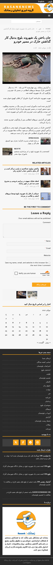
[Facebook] (23, 442)
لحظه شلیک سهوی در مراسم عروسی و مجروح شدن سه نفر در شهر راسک (21, 182)
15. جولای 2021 (43, 48)
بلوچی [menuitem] (50, 1)
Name (48, 241)
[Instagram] (37, 442)
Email (48, 248)
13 (26, 327)
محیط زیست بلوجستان (43, 421)
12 (33, 327)
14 (20, 327)
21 (19, 331)
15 (13, 327)
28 (20, 335)
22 (13, 331)
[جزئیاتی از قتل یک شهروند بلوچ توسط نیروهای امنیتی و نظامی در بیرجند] (46, 196)
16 (6, 327)
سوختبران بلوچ (45, 405)
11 (40, 327)
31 (47, 339)
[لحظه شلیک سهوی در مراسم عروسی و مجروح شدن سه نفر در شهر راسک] (46, 184)
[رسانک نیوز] (26, 11)
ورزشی (48, 429)
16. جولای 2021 (32, 199)
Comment (47, 222)
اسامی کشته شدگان (44, 362)
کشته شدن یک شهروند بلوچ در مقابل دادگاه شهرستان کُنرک (23, 466)
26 (33, 335)
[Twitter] (16, 442)
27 (26, 335)
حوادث (48, 390)
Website (47, 255)
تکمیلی (48, 382)
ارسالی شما (46, 358)
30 (6, 335)
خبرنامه (48, 397)
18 (40, 331)
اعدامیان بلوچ (46, 370)
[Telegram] (30, 442)
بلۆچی (48, 374)
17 (47, 331)
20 (26, 331)
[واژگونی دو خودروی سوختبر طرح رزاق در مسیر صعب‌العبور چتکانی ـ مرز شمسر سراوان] (32, 294)
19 (33, 331)
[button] (49, 15)
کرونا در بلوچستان (44, 413)
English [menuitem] (41, 1)
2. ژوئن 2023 (33, 186)
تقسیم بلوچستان (45, 378)
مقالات (48, 425)
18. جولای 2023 (32, 174)
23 (6, 331)
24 (47, 335)
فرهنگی (48, 409)
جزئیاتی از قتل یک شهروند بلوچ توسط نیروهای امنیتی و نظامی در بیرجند (22, 194)
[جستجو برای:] (26, 21)
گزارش (48, 417)
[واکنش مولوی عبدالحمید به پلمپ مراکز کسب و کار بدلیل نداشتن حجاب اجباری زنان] (46, 171)
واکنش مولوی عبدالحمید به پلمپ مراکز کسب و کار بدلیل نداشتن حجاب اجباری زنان (22, 170)
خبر (49, 394)
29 (13, 335)
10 (47, 327)
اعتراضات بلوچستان (44, 366)
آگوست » (40, 342)
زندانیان (48, 401)
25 (40, 335)
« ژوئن (48, 342)
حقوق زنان (47, 386)
